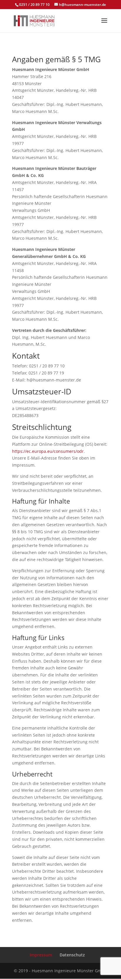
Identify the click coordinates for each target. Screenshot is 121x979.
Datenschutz (72, 955)
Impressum (41, 955)
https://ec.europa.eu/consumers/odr (48, 451)
